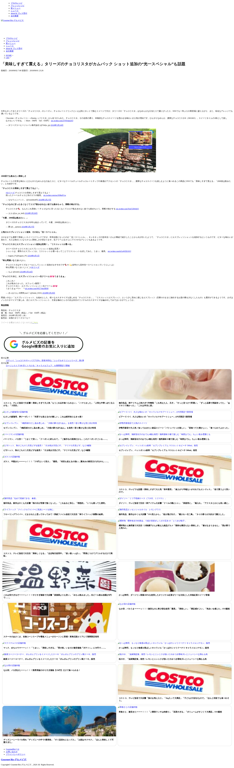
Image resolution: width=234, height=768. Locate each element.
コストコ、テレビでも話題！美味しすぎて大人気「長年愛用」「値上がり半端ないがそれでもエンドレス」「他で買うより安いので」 (174, 490)
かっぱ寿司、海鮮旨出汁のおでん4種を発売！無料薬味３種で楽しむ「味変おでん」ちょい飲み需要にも (164, 439)
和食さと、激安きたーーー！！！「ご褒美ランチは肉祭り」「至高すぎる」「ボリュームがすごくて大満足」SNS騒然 (170, 712)
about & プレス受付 (19, 13)
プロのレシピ (16, 3)
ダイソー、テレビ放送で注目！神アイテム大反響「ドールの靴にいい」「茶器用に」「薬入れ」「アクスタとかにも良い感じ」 (174, 503)
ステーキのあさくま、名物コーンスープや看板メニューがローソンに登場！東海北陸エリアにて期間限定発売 (51, 637)
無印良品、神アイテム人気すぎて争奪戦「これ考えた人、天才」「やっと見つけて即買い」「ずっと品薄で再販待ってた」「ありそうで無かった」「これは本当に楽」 (174, 404)
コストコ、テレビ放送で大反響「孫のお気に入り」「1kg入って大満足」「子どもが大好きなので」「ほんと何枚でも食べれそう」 (174, 699)
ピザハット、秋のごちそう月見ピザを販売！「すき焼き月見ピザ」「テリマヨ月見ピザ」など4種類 (46, 450)
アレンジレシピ (17, 6)
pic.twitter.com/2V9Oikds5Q (62, 121)
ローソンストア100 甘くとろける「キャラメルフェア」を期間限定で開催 (38, 366)
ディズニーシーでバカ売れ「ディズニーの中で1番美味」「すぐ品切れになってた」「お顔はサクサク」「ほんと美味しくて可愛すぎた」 (58, 741)
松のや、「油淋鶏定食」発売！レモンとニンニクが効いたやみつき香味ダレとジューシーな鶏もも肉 (163, 659)
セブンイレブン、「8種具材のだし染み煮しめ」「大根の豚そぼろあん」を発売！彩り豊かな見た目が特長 (49, 428)
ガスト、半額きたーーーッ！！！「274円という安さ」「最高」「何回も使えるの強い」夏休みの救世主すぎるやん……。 (56, 461)
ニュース (15, 11)
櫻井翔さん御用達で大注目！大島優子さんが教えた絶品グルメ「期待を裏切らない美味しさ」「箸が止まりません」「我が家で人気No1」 (174, 526)
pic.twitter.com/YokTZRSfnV (127, 209)
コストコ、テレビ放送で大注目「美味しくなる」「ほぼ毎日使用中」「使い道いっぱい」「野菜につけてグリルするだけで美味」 (58, 554)
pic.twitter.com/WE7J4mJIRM (36, 288)
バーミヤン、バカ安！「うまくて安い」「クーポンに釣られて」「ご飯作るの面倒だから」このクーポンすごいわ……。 (56, 439)
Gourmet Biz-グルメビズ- (14, 759)
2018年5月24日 (57, 125)
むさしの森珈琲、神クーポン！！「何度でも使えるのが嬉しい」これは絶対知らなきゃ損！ (43, 417)
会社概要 (15, 16)
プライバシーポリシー (15, 754)
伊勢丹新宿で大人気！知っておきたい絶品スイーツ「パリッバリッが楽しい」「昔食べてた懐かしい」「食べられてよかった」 (174, 428)
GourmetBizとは (12, 749)
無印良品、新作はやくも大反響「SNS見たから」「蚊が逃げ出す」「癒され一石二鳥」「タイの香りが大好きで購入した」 (172, 514)
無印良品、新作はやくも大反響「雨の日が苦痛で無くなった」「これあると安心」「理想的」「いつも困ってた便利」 (55, 503)
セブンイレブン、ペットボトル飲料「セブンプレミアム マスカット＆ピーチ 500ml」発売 (158, 450)
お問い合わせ (12, 752)
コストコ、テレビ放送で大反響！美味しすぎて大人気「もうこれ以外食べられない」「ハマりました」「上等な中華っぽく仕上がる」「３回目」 (59, 404)
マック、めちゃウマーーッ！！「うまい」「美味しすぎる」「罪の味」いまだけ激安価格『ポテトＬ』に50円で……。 (55, 648)
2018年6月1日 (33, 256)
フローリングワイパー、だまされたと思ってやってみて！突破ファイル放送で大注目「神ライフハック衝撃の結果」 (54, 514)
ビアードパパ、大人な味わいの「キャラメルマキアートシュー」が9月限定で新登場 (155, 417)
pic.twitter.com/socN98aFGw (54, 195)
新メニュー (15, 8)
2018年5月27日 (45, 200)
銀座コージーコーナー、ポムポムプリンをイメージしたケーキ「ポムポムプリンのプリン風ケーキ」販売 (49, 659)
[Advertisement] (45, 29)
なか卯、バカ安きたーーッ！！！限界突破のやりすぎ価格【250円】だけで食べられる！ (41, 670)
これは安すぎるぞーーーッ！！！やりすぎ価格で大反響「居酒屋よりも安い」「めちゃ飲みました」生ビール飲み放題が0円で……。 (57, 596)
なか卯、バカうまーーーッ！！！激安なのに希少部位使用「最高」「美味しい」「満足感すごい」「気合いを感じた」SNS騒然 (174, 609)
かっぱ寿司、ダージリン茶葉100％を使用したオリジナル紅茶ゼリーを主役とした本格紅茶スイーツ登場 (164, 595)
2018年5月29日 (31, 213)
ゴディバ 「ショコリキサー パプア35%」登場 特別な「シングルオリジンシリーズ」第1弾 (45, 360)
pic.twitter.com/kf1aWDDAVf (119, 251)
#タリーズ (10, 193)
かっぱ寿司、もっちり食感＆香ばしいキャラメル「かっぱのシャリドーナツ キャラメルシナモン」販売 (164, 648)
